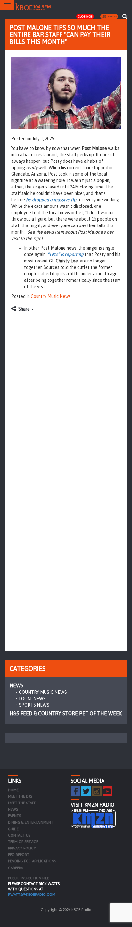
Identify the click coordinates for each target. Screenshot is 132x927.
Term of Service (23, 842)
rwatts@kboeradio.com (31, 894)
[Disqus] (66, 396)
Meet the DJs (20, 796)
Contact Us (19, 835)
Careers (15, 868)
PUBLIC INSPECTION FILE (28, 878)
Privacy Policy (22, 848)
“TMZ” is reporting (65, 254)
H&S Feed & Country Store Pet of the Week (66, 713)
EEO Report (18, 854)
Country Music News (50, 296)
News (16, 685)
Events (14, 815)
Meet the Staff (22, 803)
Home (13, 790)
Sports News (34, 705)
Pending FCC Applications (32, 861)
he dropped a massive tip (51, 199)
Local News (32, 698)
